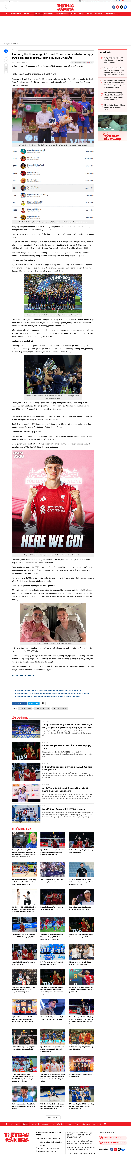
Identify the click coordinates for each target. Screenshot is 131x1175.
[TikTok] (126, 1)
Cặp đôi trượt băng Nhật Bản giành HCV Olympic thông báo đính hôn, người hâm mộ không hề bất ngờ (24, 909)
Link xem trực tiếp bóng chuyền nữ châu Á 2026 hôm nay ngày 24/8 (67, 768)
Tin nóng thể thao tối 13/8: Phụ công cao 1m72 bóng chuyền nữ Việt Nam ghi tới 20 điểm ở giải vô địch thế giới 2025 (49, 690)
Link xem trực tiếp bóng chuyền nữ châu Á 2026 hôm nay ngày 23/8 (24, 936)
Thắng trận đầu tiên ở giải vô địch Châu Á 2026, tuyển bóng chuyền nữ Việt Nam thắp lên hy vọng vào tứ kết (67, 726)
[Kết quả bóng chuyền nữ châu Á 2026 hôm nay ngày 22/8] (81, 952)
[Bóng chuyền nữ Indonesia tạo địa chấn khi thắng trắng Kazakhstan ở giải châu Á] (81, 977)
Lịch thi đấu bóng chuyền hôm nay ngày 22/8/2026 (81, 1048)
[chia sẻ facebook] (6, 56)
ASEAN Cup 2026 (15, 14)
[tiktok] (121, 7)
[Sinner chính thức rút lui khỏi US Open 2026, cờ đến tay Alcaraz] (52, 1007)
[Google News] (82, 63)
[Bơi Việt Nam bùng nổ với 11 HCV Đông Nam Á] (26, 814)
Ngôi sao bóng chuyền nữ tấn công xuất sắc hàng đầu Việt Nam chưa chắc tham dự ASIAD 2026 (24, 882)
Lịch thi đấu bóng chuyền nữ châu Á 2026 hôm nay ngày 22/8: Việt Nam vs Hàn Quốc (52, 1049)
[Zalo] (125, 7)
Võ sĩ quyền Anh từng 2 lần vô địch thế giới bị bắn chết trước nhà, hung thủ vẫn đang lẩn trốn (24, 989)
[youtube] (117, 7)
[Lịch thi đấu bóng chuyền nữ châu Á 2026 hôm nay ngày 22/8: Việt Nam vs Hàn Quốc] (52, 1036)
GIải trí (89, 14)
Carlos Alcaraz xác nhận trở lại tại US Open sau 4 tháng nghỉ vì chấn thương (23, 1106)
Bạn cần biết (110, 14)
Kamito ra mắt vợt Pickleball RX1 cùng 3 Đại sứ (80, 1075)
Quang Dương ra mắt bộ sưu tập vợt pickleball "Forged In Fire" (80, 908)
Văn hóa (74, 14)
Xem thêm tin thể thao (24, 675)
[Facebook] (119, 1)
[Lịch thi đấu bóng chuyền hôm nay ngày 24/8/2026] (81, 839)
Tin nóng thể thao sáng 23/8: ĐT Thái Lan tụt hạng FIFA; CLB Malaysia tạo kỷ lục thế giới (51, 937)
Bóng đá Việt (48, 14)
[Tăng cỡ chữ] (6, 65)
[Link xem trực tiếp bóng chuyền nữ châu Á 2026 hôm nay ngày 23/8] (24, 924)
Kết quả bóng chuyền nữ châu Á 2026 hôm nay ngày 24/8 (66, 747)
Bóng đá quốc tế (62, 14)
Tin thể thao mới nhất (60, 708)
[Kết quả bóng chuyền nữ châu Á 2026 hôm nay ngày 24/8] (26, 751)
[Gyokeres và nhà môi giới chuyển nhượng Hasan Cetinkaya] (53, 622)
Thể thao (38, 14)
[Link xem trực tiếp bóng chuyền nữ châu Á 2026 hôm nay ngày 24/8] (26, 772)
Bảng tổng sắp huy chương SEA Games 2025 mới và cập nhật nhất (114, 60)
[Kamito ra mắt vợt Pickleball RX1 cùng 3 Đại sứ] (81, 1064)
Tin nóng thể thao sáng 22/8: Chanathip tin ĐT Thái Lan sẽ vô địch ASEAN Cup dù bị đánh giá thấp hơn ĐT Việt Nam (23, 1077)
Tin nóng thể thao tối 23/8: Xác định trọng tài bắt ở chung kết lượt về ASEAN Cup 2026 (81, 882)
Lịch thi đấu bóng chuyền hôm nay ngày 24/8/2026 (81, 851)
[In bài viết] (6, 60)
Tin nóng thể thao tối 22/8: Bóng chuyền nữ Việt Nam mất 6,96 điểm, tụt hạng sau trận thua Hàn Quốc (51, 990)
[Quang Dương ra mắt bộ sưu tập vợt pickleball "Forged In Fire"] (81, 897)
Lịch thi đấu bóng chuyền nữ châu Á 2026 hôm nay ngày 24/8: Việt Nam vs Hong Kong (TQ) (52, 852)
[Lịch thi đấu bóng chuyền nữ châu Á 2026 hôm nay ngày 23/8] (81, 924)
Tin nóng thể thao (25, 708)
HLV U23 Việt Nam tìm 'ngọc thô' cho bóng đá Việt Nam (51, 963)
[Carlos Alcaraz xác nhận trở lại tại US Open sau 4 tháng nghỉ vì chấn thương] (24, 1094)
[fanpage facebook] (113, 7)
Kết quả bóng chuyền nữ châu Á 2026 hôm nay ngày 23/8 (51, 908)
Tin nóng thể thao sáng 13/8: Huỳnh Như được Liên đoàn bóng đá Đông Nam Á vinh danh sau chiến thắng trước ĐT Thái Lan (51, 693)
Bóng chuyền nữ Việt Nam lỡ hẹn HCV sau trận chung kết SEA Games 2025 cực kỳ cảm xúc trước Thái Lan (114, 71)
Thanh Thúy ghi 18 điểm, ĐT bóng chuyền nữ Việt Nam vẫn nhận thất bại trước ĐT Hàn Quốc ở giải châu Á (81, 1020)
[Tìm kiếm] (5, 7)
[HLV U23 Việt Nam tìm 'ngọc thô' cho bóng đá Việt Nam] (52, 952)
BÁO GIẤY (83, 1)
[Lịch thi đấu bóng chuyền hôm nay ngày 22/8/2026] (81, 1036)
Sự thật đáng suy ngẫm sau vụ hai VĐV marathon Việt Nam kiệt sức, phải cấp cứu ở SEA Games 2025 (114, 83)
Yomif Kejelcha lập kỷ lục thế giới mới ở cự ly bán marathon (51, 881)
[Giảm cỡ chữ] (6, 72)
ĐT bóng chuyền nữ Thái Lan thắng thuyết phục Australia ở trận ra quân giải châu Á (81, 1106)
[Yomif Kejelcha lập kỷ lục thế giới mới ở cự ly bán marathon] (52, 869)
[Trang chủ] (6, 14)
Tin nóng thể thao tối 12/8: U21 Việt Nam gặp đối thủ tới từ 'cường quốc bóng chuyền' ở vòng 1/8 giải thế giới (47, 696)
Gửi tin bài (114, 1)
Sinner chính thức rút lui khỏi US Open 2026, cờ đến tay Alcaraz (51, 1018)
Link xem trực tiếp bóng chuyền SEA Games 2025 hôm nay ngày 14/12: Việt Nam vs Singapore (113, 96)
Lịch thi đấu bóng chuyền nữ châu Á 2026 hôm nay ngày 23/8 (81, 936)
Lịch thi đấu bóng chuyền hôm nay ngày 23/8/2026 (24, 963)
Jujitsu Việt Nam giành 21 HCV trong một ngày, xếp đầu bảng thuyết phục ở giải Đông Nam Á (22, 1019)
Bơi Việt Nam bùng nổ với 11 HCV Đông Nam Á (63, 809)
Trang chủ (7, 44)
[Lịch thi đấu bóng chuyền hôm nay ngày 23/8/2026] (24, 952)
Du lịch (81, 14)
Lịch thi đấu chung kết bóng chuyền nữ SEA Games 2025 (114, 107)
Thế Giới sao (99, 14)
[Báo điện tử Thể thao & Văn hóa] (65, 7)
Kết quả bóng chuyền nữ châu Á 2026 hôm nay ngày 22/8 (80, 963)
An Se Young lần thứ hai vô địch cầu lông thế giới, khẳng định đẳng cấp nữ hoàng (65, 789)
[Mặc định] (6, 68)
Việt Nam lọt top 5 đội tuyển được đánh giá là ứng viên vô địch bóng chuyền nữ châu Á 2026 (52, 1106)
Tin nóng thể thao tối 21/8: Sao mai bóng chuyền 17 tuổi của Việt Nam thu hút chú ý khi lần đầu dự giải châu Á (52, 1077)
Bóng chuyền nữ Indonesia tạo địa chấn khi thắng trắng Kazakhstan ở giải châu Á (81, 989)
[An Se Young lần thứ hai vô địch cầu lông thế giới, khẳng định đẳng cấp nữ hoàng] (26, 793)
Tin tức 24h (28, 14)
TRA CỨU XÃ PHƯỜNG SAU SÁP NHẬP (99, 1)
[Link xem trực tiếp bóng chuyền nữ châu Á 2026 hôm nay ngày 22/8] (24, 1036)
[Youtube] (123, 1)
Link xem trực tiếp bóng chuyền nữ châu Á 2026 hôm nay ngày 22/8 (24, 1048)
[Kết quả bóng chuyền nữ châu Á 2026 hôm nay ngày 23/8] (52, 897)
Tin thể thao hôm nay (42, 708)
